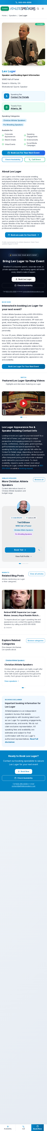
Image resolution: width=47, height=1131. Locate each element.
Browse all (39, 480)
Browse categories (36, 641)
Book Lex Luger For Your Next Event (23, 366)
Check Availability (12, 159)
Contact (5, 8)
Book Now (25, 771)
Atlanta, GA (16, 108)
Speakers (13, 15)
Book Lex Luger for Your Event (23, 235)
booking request (26, 468)
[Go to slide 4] (26, 417)
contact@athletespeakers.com (33, 291)
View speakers (10, 681)
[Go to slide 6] (27, 563)
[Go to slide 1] (21, 417)
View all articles (37, 574)
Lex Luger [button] (9, 71)
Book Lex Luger (25, 279)
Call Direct (36, 159)
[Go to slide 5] (26, 563)
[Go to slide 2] (23, 417)
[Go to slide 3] (24, 417)
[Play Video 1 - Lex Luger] (23, 403)
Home (4, 15)
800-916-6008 (11, 291)
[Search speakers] (38, 8)
